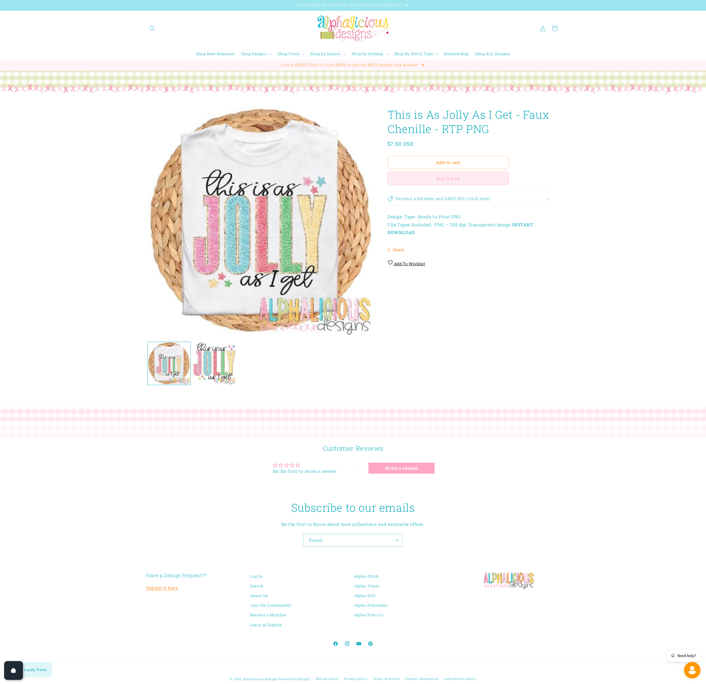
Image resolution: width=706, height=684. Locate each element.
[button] (152, 28)
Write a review (401, 468)
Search (257, 585)
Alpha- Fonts (366, 585)
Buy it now (448, 178)
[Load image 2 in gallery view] (214, 363)
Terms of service (386, 679)
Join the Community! (271, 605)
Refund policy (327, 679)
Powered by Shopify (294, 679)
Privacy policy (355, 679)
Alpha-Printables (370, 605)
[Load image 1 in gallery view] (169, 363)
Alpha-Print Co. (369, 615)
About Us (259, 595)
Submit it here (162, 588)
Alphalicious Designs (260, 679)
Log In (256, 576)
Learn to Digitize (266, 624)
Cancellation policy (460, 679)
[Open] (13, 670)
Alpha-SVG (364, 595)
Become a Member (268, 615)
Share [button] (398, 249)
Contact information (421, 679)
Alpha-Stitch (366, 576)
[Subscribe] (396, 540)
